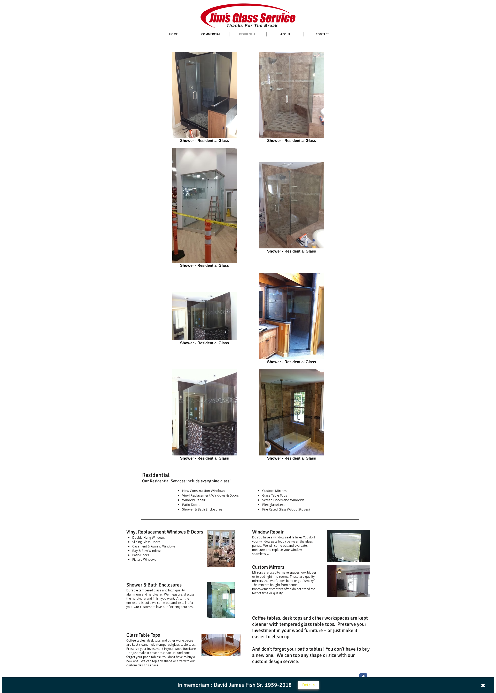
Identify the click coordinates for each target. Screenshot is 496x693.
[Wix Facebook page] (363, 677)
